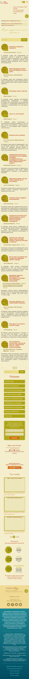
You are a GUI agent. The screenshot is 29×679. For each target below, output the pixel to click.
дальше (23, 626)
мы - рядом (19, 628)
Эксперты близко (11, 628)
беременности (13, 626)
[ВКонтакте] (8, 605)
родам (19, 626)
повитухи (22, 611)
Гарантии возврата (15, 673)
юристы (21, 620)
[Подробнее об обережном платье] (14, 21)
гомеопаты (17, 614)
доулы (17, 611)
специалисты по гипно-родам (12, 622)
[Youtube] (16, 605)
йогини (9, 613)
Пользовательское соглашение (14, 668)
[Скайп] (20, 605)
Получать (14, 438)
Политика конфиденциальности (14, 666)
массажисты (13, 623)
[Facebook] (12, 605)
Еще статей (14, 537)
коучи (25, 620)
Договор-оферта (14, 675)
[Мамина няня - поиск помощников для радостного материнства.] (14, 24)
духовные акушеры (13, 620)
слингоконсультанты (13, 619)
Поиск (24, 39)
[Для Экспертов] (26, 591)
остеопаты (23, 614)
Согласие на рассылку (14, 671)
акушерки (5, 613)
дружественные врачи (7, 616)
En (21, 2)
